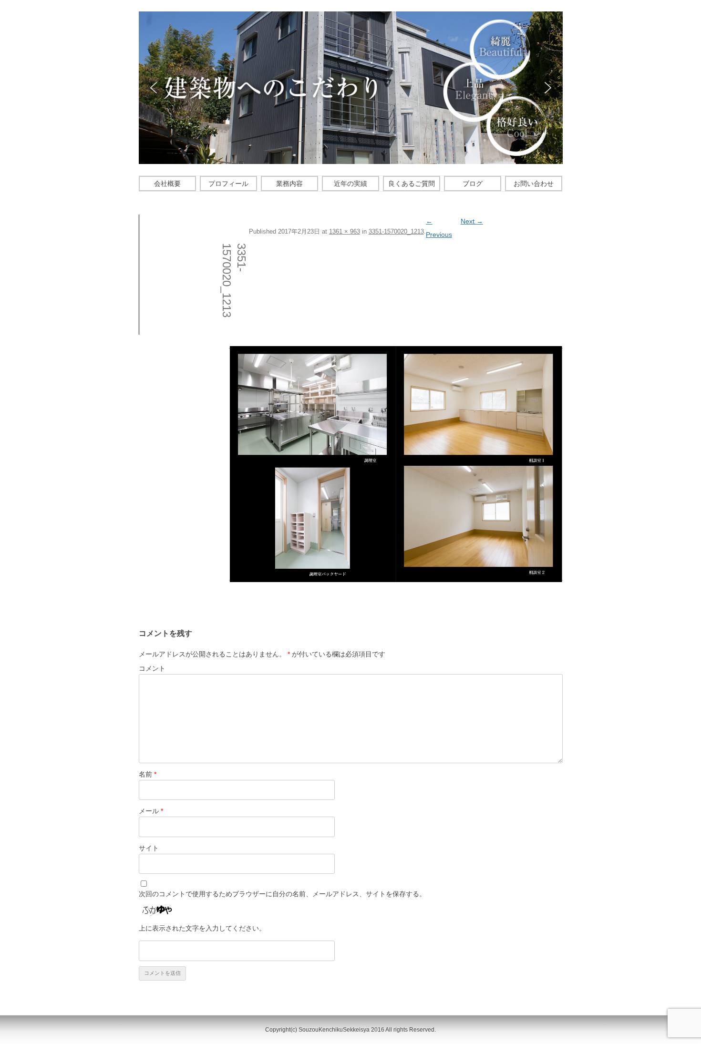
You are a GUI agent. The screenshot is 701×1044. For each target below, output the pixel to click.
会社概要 (167, 183)
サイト (149, 848)
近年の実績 (350, 183)
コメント (152, 668)
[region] (351, 87)
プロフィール (228, 183)
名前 (147, 774)
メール (151, 811)
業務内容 (289, 183)
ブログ (473, 183)
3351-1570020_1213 (396, 231)
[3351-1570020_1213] (396, 464)
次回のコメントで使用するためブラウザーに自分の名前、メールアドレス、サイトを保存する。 (282, 894)
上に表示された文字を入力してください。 (202, 928)
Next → (472, 221)
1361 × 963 (344, 231)
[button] (153, 87)
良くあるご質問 (411, 183)
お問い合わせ (534, 183)
